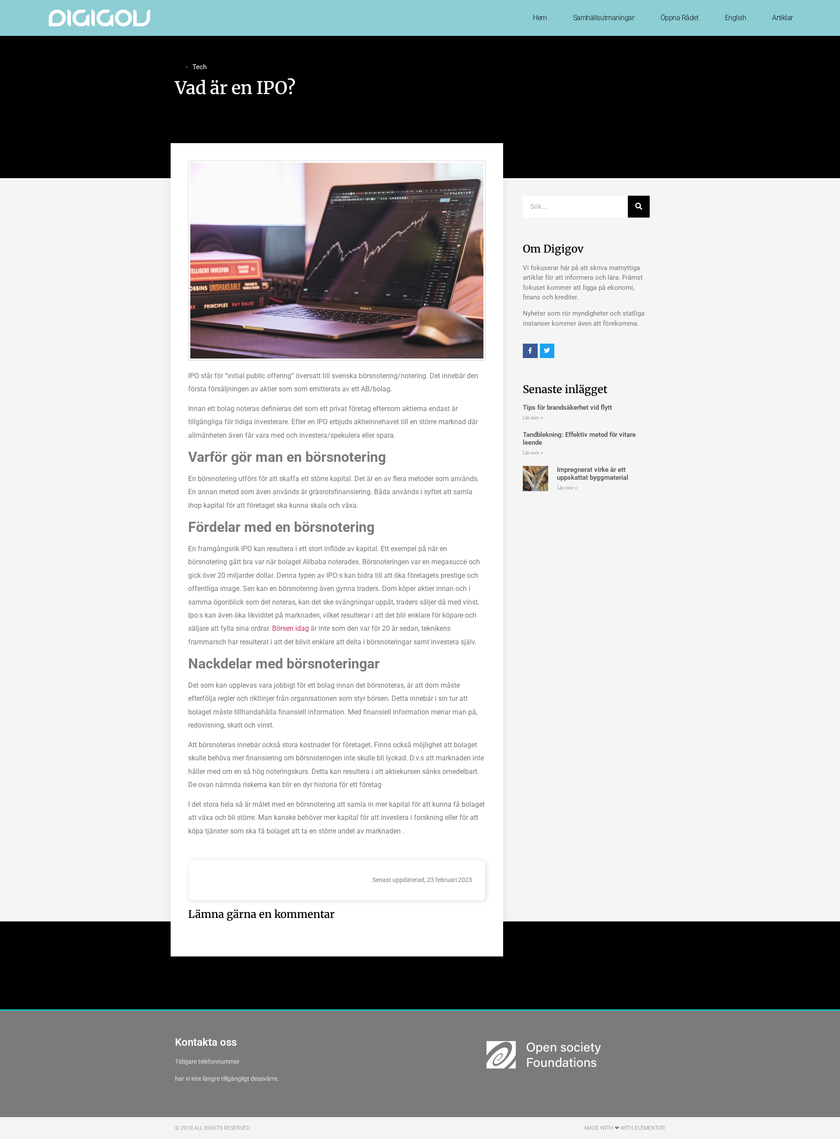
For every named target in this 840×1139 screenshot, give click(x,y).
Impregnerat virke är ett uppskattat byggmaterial (593, 474)
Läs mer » (533, 418)
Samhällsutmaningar (603, 18)
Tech (199, 67)
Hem (540, 18)
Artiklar (782, 18)
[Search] (639, 207)
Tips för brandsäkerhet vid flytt (567, 407)
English (735, 18)
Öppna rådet (680, 18)
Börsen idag (290, 628)
